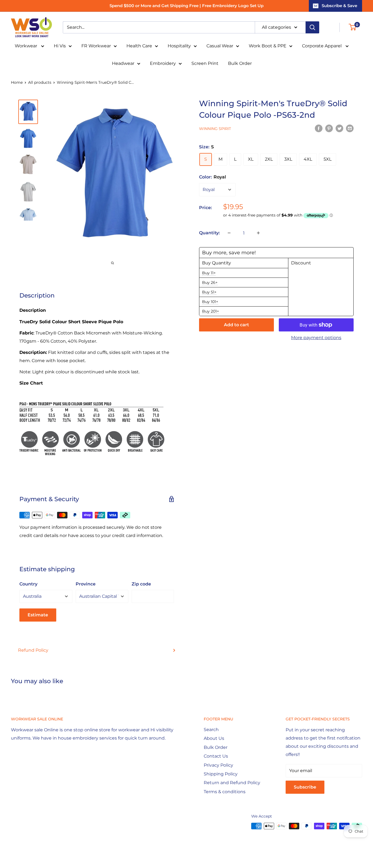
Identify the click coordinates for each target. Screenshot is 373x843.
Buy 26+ (210, 282)
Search (211, 729)
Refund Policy (33, 650)
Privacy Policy (218, 765)
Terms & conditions (224, 791)
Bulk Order (240, 63)
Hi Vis (60, 45)
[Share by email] (350, 128)
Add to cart (236, 324)
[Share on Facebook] (318, 128)
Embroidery (163, 63)
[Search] (312, 27)
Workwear (26, 45)
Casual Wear (219, 45)
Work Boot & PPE (267, 45)
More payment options (316, 337)
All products (39, 82)
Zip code (141, 584)
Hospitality (179, 45)
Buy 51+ (209, 292)
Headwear (123, 63)
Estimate (38, 614)
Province (86, 584)
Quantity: (209, 232)
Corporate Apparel (322, 45)
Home (17, 82)
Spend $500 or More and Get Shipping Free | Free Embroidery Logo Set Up (186, 5)
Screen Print (204, 63)
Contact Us (216, 756)
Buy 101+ (210, 301)
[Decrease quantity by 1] (229, 233)
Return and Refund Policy (232, 782)
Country (28, 584)
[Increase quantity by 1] (258, 233)
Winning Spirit (215, 128)
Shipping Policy (221, 773)
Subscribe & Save (339, 5)
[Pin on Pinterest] (329, 128)
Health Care (139, 45)
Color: (212, 177)
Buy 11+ (209, 272)
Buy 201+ (210, 311)
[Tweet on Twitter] (339, 128)
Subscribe (305, 787)
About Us (214, 738)
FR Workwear (96, 45)
